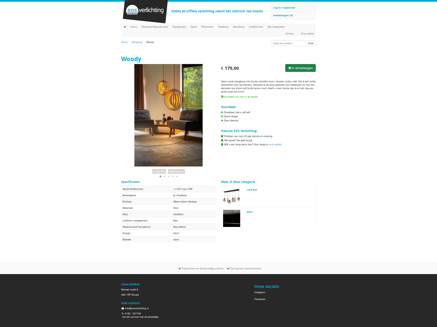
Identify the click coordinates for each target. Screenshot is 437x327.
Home (133, 26)
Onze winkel (307, 33)
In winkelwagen (302, 68)
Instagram (259, 292)
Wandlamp (238, 26)
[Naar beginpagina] (143, 11)
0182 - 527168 (132, 313)
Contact (289, 33)
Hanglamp (137, 42)
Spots (194, 26)
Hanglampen (179, 26)
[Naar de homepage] (125, 26)
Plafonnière (207, 26)
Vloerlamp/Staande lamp (154, 26)
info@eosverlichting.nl (136, 308)
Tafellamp (223, 26)
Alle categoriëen (276, 26)
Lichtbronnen (256, 26)
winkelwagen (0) (283, 15)
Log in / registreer (284, 7)
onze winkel (275, 144)
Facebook (259, 299)
